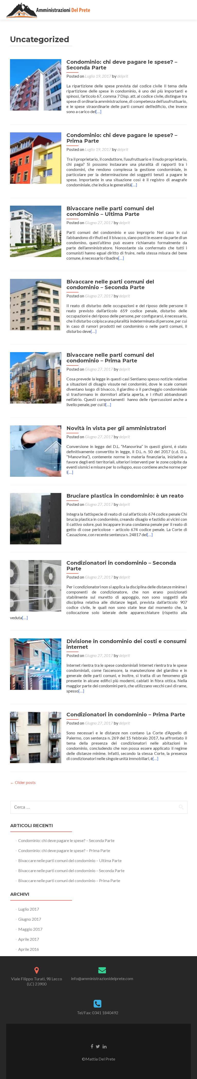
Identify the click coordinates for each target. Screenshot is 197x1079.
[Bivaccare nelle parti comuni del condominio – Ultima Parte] (35, 230)
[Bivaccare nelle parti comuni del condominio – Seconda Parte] (35, 303)
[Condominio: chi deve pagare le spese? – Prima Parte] (35, 157)
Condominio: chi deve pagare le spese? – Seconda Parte (121, 65)
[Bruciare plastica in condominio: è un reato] (35, 518)
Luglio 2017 (28, 909)
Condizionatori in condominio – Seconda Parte (121, 566)
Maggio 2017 (30, 929)
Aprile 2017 (28, 939)
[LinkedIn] (104, 1046)
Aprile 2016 (28, 949)
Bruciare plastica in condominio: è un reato (125, 496)
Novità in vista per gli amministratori (116, 428)
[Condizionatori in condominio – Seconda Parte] (35, 585)
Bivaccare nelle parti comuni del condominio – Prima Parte (110, 358)
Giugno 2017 (29, 919)
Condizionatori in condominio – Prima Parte (125, 714)
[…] (98, 111)
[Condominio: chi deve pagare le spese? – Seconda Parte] (35, 84)
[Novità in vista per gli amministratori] (35, 450)
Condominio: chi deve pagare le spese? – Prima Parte (121, 138)
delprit (122, 76)
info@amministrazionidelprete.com (102, 978)
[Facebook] (92, 1046)
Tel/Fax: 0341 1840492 (97, 1012)
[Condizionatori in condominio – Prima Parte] (35, 736)
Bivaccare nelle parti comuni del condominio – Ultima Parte (110, 211)
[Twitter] (98, 1046)
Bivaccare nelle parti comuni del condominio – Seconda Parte (110, 284)
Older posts (23, 782)
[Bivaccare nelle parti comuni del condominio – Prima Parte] (35, 377)
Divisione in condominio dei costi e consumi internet (126, 644)
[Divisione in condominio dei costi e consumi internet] (35, 663)
